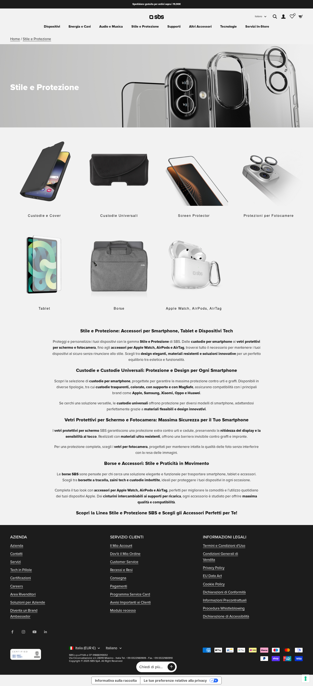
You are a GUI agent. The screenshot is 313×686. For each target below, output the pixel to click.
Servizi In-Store (257, 26)
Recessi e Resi (121, 570)
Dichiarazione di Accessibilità (226, 616)
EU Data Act (212, 576)
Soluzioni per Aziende (27, 602)
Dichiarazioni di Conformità (224, 592)
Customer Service (124, 562)
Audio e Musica (111, 26)
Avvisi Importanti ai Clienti (130, 602)
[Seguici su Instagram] (23, 632)
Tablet (44, 308)
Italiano (258, 16)
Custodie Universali (119, 215)
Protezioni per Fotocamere (269, 215)
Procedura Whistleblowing (224, 608)
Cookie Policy (214, 584)
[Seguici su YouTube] (34, 632)
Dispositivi (52, 26)
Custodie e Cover (44, 215)
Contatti (16, 554)
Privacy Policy (213, 568)
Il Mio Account (121, 545)
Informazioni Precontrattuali (225, 600)
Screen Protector (194, 215)
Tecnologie (228, 26)
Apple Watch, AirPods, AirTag (194, 308)
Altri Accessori (200, 26)
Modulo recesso (123, 610)
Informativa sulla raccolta (116, 680)
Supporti (174, 26)
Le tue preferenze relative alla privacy (175, 680)
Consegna (118, 578)
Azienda (16, 545)
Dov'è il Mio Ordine (125, 554)
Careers (16, 586)
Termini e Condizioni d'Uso (224, 545)
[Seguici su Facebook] (12, 632)
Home (15, 39)
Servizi (15, 562)
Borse (119, 308)
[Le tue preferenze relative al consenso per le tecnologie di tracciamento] (306, 679)
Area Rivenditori (23, 594)
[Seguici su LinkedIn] (45, 632)
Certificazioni (20, 578)
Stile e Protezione (145, 26)
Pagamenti (118, 586)
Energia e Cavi (80, 26)
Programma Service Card (130, 594)
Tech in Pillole (21, 570)
